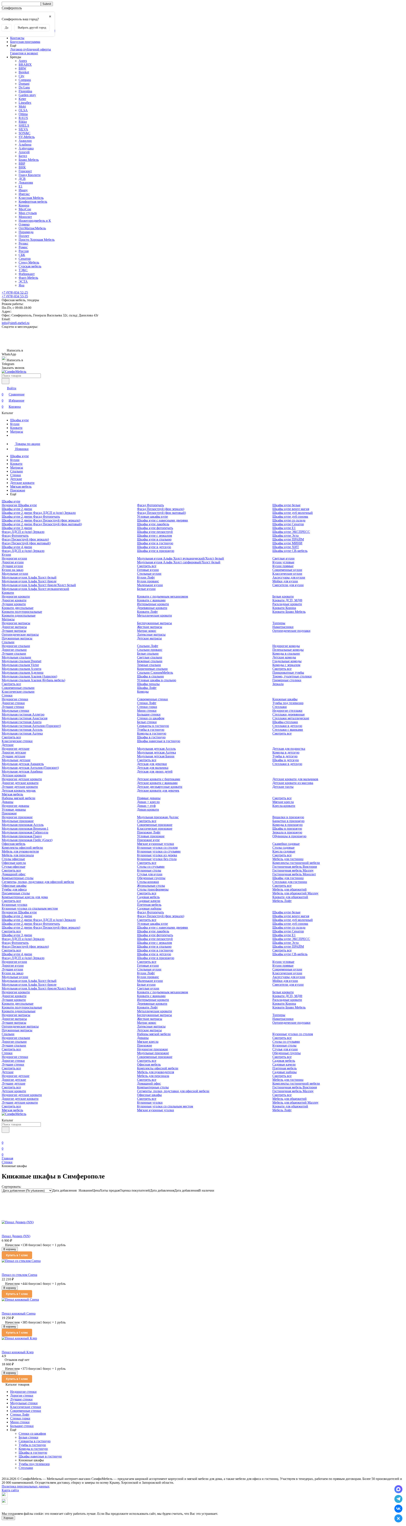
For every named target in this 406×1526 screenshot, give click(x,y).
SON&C (24, 133)
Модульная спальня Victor (20, 665)
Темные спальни (149, 665)
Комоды (143, 691)
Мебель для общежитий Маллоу (295, 893)
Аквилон (25, 140)
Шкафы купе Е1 (284, 528)
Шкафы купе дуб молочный (292, 513)
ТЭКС (23, 270)
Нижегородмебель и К (35, 220)
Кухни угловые (283, 562)
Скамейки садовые (286, 844)
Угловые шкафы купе (152, 516)
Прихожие (17, 490)
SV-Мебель (27, 137)
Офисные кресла (14, 863)
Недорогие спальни (16, 646)
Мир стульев (28, 213)
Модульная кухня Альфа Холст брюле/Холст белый (39, 585)
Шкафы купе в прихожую (155, 551)
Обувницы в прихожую (289, 836)
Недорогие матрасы (16, 623)
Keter (22, 99)
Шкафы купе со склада (288, 520)
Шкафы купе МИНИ (287, 543)
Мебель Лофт (282, 901)
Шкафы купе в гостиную (155, 543)
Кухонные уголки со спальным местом (30, 908)
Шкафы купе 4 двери (17, 547)
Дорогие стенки (13, 703)
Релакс (23, 243)
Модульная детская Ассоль (156, 748)
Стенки (15, 475)
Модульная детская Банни (155, 756)
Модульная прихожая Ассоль (23, 825)
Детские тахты (283, 786)
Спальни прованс (149, 649)
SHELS (24, 125)
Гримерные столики (286, 680)
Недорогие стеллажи (287, 710)
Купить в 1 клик (17, 1255)
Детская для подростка (288, 748)
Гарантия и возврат (24, 53)
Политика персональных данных (25, 1486)
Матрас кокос (146, 630)
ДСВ (22, 179)
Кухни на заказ (12, 570)
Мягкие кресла (283, 802)
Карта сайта (10, 1490)
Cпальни (16, 471)
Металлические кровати (154, 615)
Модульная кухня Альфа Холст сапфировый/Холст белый (178, 562)
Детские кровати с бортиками (158, 779)
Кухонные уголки (14, 904)
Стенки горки (147, 707)
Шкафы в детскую (285, 760)
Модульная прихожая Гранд (22, 836)
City (21, 76)
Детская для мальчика (152, 767)
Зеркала (278, 684)
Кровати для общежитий (290, 897)
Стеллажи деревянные (288, 714)
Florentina (25, 91)
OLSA (23, 110)
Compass (25, 80)
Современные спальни (18, 688)
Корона (24, 205)
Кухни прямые (283, 566)
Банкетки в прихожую (288, 821)
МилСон (25, 209)
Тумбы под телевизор (287, 703)
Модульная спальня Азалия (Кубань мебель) (33, 680)
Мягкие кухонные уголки (155, 844)
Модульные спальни (16, 657)
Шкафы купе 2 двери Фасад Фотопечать (31, 516)
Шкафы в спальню (150, 676)
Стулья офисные (13, 866)
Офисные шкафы (14, 885)
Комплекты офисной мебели (22, 847)
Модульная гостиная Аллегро (23, 714)
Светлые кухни (283, 558)
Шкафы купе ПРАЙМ (288, 539)
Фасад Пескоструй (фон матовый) (26, 543)
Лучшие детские (13, 756)
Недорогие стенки (15, 699)
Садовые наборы (149, 908)
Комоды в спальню (286, 653)
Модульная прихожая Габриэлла (25, 832)
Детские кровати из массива (292, 783)
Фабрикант (27, 274)
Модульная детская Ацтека (156, 752)
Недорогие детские (15, 748)
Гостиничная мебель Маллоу (293, 870)
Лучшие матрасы (14, 630)
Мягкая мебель (21, 486)
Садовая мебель (148, 897)
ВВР (22, 163)
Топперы (278, 623)
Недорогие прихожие (17, 817)
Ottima (23, 114)
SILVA (23, 129)
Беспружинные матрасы (154, 623)
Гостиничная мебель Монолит (294, 874)
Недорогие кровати (16, 596)
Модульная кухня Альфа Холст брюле (29, 581)
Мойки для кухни (285, 581)
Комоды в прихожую (287, 825)
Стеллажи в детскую (287, 726)
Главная (7, 1158)
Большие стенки (148, 714)
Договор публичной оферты (30, 49)
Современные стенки (152, 699)
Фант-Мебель (28, 277)
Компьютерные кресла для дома (25, 897)
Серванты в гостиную (153, 726)
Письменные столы (16, 893)
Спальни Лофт (147, 646)
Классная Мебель (31, 198)
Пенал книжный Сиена (19, 1313)
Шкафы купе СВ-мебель (289, 551)
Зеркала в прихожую (287, 832)
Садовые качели (148, 901)
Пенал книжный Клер (18, 1352)
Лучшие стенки (13, 707)
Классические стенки (17, 741)
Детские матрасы (149, 638)
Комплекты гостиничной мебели (296, 863)
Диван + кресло (148, 802)
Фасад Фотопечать (15, 535)
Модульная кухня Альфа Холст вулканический (35, 589)
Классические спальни (18, 691)
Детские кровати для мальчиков (295, 779)
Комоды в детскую (285, 752)
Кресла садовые (283, 851)
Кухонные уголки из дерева (157, 855)
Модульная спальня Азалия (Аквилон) (29, 676)
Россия (24, 251)
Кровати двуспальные (17, 608)
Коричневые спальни (152, 669)
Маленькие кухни (150, 585)
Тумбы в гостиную (150, 729)
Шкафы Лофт (146, 688)
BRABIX (25, 64)
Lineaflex (25, 102)
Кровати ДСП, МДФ (287, 600)
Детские (16, 479)
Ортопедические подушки (291, 630)
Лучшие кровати (14, 604)
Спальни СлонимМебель (155, 672)
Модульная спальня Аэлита (21, 669)
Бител (23, 156)
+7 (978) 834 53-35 (15, 296)
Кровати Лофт (147, 611)
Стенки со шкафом (150, 718)
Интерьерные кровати (153, 604)
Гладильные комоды (287, 661)
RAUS (23, 118)
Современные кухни (287, 570)
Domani (24, 83)
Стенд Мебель (29, 262)
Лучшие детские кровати (20, 786)
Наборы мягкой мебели (18, 798)
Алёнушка (26, 148)
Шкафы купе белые (286, 505)
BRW (22, 68)
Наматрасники (283, 627)
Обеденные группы (151, 878)
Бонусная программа (25, 42)
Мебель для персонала (18, 855)
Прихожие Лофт (148, 832)
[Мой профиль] (4, 1137)
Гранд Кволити (30, 175)
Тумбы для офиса (14, 889)
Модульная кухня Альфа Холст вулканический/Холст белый (180, 558)
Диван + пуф (146, 805)
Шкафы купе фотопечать (155, 528)
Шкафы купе (19, 420)
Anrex (23, 61)
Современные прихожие (154, 825)
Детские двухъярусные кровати (159, 786)
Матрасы (16, 431)
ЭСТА (23, 281)
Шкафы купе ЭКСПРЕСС (291, 532)
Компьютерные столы (17, 878)
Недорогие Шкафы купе (19, 505)
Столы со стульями (151, 866)
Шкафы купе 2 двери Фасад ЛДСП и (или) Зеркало (39, 513)
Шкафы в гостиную (151, 737)
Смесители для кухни (288, 585)
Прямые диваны (148, 798)
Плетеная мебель (149, 904)
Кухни (14, 424)
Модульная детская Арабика (22, 771)
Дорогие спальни (14, 649)
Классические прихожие (154, 828)
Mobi (22, 106)
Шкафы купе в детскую (154, 547)
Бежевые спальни (149, 661)
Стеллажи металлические (290, 718)
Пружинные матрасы (17, 638)
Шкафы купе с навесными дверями (162, 520)
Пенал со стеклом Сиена (19, 1275)
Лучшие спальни (14, 653)
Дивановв (26, 182)
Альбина (25, 144)
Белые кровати (283, 596)
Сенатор (25, 258)
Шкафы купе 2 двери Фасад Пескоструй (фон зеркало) (41, 520)
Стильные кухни (149, 573)
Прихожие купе (148, 840)
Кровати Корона (284, 608)
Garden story (27, 95)
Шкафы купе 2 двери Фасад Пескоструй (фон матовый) (42, 524)
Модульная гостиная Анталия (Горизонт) (31, 726)
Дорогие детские (14, 752)
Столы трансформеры (153, 889)
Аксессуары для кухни (288, 577)
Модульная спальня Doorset (21, 661)
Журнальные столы (151, 885)
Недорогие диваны (15, 805)
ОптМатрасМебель (32, 228)
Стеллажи (279, 707)
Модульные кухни (15, 573)
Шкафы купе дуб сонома (290, 516)
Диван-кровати (148, 809)
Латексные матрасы (151, 634)
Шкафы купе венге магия (290, 509)
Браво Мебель (29, 159)
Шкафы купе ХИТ (285, 547)
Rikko (23, 121)
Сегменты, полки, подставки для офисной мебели (38, 882)
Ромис (23, 247)
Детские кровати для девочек (158, 790)
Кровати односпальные (19, 615)
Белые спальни (148, 653)
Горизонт (25, 171)
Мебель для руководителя (20, 851)
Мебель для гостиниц (287, 859)
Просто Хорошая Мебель (37, 239)
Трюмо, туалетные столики (292, 676)
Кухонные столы (149, 870)
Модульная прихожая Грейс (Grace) (27, 840)
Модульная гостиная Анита (21, 722)
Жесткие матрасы (149, 627)
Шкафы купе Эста (285, 535)
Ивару (23, 190)
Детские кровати (22, 482)
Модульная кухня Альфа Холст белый (29, 577)
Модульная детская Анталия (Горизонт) (30, 767)
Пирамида (26, 232)
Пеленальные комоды (288, 649)
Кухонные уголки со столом (157, 847)
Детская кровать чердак (19, 790)
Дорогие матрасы (14, 627)
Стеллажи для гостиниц (289, 882)
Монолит (25, 217)
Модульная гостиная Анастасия (24, 718)
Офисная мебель (13, 844)
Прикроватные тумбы (288, 672)
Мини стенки (146, 710)
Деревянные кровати (152, 608)
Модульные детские (16, 760)
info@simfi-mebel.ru (15, 323)
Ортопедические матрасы (20, 634)
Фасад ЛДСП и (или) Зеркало (23, 532)
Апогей (24, 152)
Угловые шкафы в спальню (156, 680)
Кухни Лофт (146, 577)
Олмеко (24, 224)
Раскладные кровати (287, 604)
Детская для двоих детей (155, 771)
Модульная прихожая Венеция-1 (25, 828)
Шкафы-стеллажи (285, 722)
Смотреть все (146, 566)
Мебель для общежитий (289, 889)
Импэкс (24, 194)
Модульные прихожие (18, 821)
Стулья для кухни (149, 874)
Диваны (7, 802)
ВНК (22, 167)
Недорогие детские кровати (22, 779)
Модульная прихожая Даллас (158, 817)
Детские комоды (284, 657)
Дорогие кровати (14, 600)
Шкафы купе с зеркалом (154, 535)
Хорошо (8, 1517)
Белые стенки (147, 722)
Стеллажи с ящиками (287, 729)
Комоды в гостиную (151, 733)
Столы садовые (283, 847)
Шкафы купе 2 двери (17, 509)
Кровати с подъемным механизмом (162, 596)
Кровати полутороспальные (22, 611)
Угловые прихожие (151, 836)
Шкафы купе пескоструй (155, 532)
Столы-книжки (148, 882)
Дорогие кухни (13, 562)
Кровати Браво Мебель (289, 611)
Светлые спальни (149, 657)
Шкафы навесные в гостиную (158, 741)
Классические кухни (287, 573)
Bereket (24, 72)
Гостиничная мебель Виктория (294, 866)
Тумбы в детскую (285, 756)
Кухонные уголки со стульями (159, 851)
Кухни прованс (148, 581)
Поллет (24, 236)
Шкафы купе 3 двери (17, 528)
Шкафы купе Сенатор (288, 524)
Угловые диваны (14, 809)
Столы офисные (13, 859)
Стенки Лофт (146, 703)
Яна (21, 285)
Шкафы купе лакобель (153, 524)
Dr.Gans (24, 87)
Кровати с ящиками (151, 600)
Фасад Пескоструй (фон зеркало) (25, 539)
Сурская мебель (30, 266)
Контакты (17, 38)
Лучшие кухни (12, 566)
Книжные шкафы (285, 699)
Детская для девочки (152, 764)
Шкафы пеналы (148, 684)
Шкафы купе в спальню (154, 539)
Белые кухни (146, 589)
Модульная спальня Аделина (22, 672)
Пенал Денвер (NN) (16, 1236)
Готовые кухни (148, 570)
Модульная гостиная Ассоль (22, 729)
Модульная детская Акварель (23, 764)
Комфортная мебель (33, 201)
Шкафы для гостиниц (288, 878)
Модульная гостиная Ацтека (22, 733)
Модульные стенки (15, 710)
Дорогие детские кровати (20, 783)
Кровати (16, 428)
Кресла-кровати (283, 805)
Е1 (20, 186)
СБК (22, 255)
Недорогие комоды (286, 646)
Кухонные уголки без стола (157, 859)
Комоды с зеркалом (286, 665)
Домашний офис (14, 874)
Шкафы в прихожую (287, 828)
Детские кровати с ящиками (157, 783)
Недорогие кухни (14, 558)
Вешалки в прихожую (288, 817)
